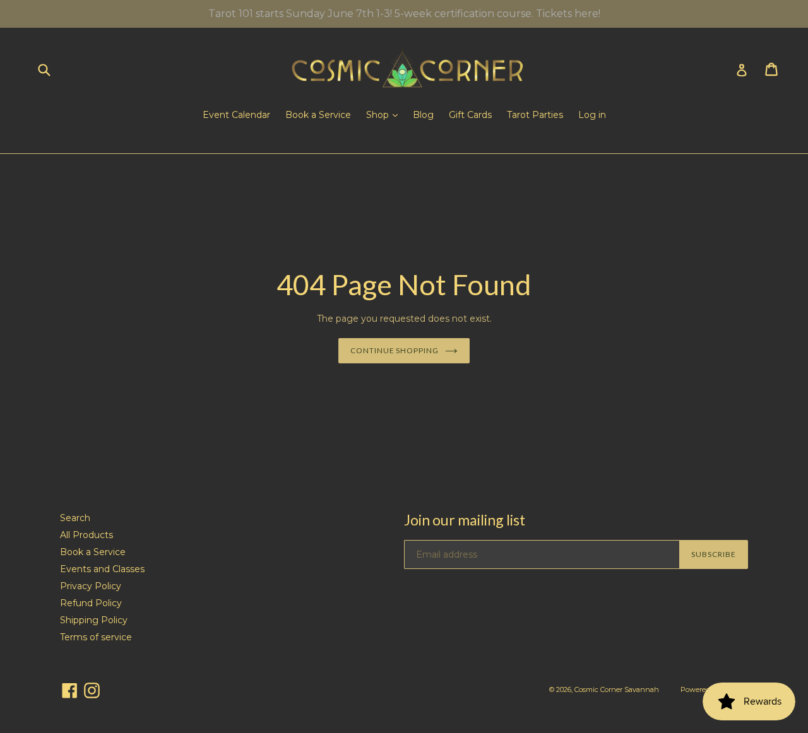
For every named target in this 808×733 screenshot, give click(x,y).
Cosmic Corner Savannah (616, 689)
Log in (592, 114)
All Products (86, 535)
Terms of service (96, 637)
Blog (423, 114)
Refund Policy (91, 603)
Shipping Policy (94, 620)
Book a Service (318, 114)
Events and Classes (102, 569)
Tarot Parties (535, 114)
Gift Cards (470, 114)
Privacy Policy (90, 586)
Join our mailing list (464, 520)
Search (75, 518)
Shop (378, 114)
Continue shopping (394, 350)
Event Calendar (236, 114)
